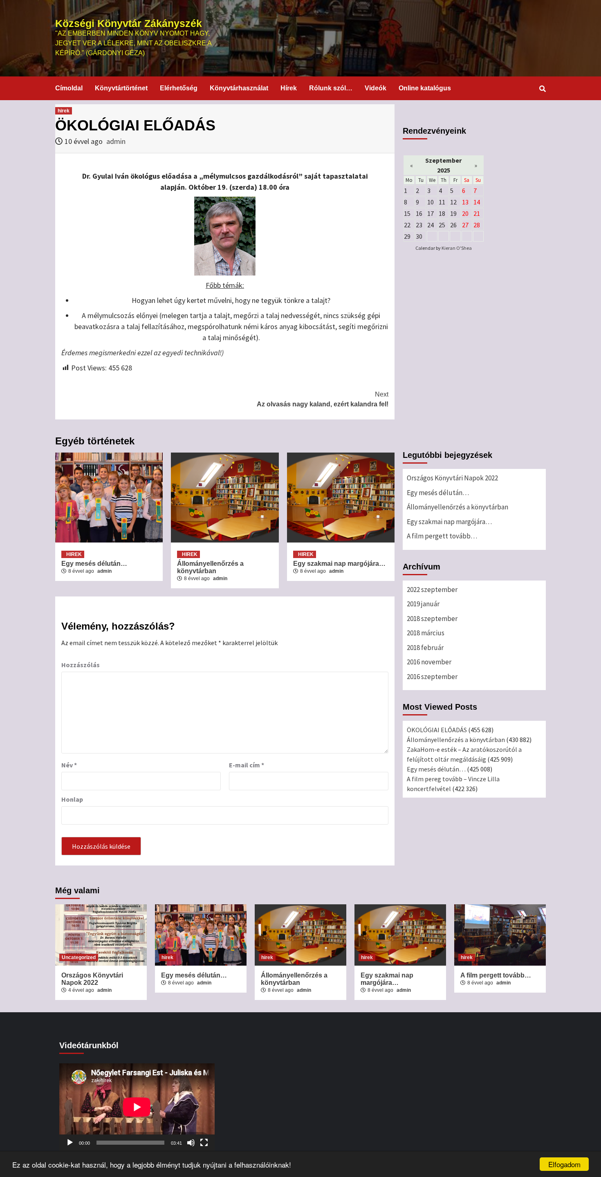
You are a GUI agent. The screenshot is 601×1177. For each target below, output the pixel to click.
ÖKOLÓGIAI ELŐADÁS (437, 730)
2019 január (423, 603)
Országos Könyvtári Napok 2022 (452, 477)
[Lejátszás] (70, 1143)
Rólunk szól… (330, 88)
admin (116, 141)
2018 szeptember (432, 618)
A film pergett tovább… (442, 535)
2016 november (429, 661)
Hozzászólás (80, 665)
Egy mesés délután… (94, 563)
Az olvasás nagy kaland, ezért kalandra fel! (322, 399)
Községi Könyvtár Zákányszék (128, 23)
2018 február (425, 647)
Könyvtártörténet (121, 88)
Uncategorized (79, 957)
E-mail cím (246, 765)
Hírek (288, 88)
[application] (137, 1107)
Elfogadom (564, 1164)
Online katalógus (425, 88)
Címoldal (69, 88)
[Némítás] (191, 1143)
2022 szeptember (432, 589)
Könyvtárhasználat (239, 88)
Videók (375, 88)
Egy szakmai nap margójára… (340, 563)
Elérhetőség (178, 88)
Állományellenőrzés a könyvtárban (210, 567)
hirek (64, 111)
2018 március (425, 632)
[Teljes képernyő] (204, 1143)
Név (69, 765)
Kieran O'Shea (457, 248)
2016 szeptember (432, 676)
